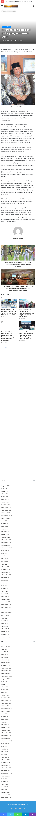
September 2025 (7, 515)
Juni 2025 (5, 523)
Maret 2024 (5, 564)
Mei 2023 (5, 591)
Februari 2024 (6, 567)
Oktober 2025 (6, 513)
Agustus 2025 (6, 518)
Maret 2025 (5, 531)
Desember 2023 (6, 572)
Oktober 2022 (6, 610)
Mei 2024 (5, 558)
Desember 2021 (6, 637)
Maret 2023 (5, 596)
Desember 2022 (6, 604)
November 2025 (6, 510)
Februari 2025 (6, 534)
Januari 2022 (6, 634)
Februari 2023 (6, 599)
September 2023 (7, 580)
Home (4, 11)
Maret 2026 (5, 499)
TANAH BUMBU (11, 11)
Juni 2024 (5, 556)
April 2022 (5, 626)
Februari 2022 (6, 631)
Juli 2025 (4, 521)
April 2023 (5, 593)
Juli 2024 (5, 553)
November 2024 (7, 542)
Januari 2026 (6, 504)
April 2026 (5, 496)
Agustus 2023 (6, 583)
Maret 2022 (5, 629)
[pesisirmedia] (11, 6)
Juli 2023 (5, 585)
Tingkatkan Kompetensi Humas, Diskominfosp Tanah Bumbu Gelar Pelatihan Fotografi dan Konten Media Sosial (26, 335)
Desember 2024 (6, 540)
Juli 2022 (4, 618)
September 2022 (7, 612)
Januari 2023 (6, 602)
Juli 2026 (5, 488)
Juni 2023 (5, 588)
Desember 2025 (6, 507)
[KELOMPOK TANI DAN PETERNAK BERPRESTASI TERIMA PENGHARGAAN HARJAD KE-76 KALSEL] (9, 303)
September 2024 (7, 548)
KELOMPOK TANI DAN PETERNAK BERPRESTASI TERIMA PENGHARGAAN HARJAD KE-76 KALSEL (8, 312)
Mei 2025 (5, 526)
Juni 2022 (5, 620)
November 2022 (6, 607)
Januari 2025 (6, 537)
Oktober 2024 (6, 545)
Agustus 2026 (6, 486)
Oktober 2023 (6, 577)
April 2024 (5, 561)
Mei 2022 (5, 623)
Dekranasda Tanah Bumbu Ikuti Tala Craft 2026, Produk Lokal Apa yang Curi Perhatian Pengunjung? (26, 313)
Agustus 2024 (6, 550)
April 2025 (5, 529)
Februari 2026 (6, 502)
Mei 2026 (5, 494)
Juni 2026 (5, 491)
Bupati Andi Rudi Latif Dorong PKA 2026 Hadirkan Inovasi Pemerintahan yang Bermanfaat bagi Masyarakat (8, 336)
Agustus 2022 (6, 615)
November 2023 (7, 575)
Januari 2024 (6, 569)
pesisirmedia (18, 238)
